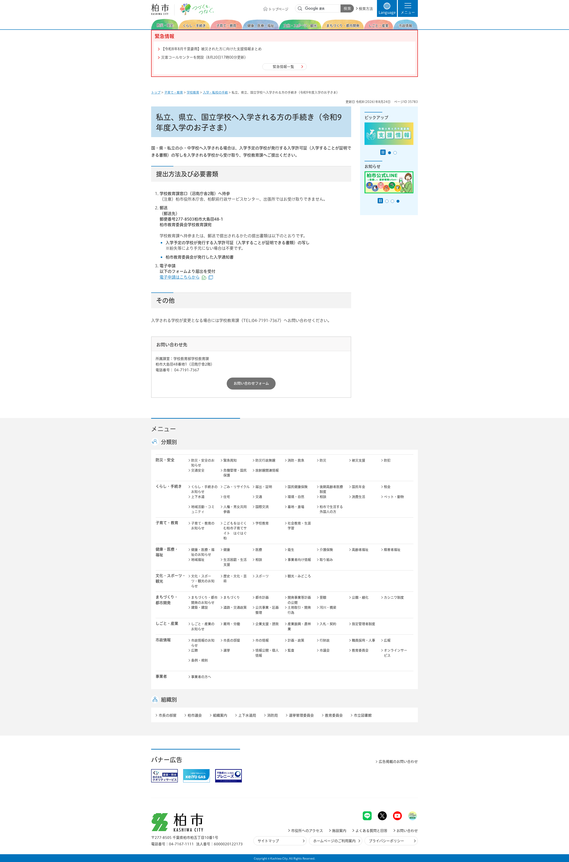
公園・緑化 (360, 597)
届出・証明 (263, 486)
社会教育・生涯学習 (299, 526)
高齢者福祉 (360, 549)
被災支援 (358, 460)
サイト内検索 (300, 8)
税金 (387, 486)
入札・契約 (328, 624)
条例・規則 (199, 660)
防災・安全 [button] (165, 460)
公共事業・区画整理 (267, 610)
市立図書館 (363, 715)
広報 (387, 640)
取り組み (326, 559)
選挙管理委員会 (301, 715)
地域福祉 (197, 559)
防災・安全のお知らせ (202, 463)
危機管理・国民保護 (235, 473)
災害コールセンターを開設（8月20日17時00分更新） (204, 57)
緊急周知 (230, 460)
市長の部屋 (231, 640)
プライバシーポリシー (386, 841)
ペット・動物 (394, 496)
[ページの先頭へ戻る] (408, 800)
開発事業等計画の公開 (299, 600)
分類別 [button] (169, 442)
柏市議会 (195, 715)
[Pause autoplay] (383, 152)
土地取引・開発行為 (299, 610)
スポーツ (262, 576)
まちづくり (231, 597)
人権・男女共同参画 (235, 509)
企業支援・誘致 (267, 624)
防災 (323, 460)
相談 (323, 496)
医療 (258, 549)
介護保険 (326, 549)
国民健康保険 (298, 486)
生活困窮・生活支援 (235, 562)
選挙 (226, 650)
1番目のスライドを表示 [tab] (389, 152)
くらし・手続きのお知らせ (204, 489)
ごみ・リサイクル (236, 486)
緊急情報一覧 (283, 66)
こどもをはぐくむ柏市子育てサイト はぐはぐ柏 (235, 531)
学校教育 (193, 92)
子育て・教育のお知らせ (202, 526)
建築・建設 (199, 607)
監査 (291, 650)
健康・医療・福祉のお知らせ (202, 552)
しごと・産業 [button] (167, 623)
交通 (258, 496)
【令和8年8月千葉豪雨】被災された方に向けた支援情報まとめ (211, 49)
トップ (155, 92)
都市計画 (262, 597)
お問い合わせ (407, 830)
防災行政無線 (265, 460)
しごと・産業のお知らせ (202, 626)
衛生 (291, 549)
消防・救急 (296, 460)
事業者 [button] (161, 676)
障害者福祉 (392, 549)
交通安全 (197, 470)
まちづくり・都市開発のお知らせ (204, 600)
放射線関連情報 (267, 470)
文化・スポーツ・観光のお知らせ (202, 581)
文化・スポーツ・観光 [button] (171, 578)
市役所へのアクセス (307, 830)
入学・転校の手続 (215, 92)
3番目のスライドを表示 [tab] (398, 201)
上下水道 (197, 496)
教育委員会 (360, 650)
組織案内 (220, 715)
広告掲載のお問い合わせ (398, 761)
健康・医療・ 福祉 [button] (167, 552)
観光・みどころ (299, 576)
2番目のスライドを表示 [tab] (395, 152)
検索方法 (366, 8)
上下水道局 (247, 715)
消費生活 (358, 496)
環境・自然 (296, 496)
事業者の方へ (201, 676)
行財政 (325, 640)
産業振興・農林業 (299, 626)
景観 (323, 597)
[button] (408, 8)
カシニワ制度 (394, 597)
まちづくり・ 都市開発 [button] (167, 599)
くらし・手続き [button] (169, 486)
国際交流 (262, 506)
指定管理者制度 (363, 624)
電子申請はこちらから (186, 277)
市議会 (325, 650)
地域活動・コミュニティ (202, 509)
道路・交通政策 (235, 607)
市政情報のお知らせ (202, 643)
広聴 (194, 650)
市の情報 (262, 640)
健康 (226, 549)
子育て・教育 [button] (167, 523)
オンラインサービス (395, 653)
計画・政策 (296, 640)
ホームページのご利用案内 (334, 841)
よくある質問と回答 (371, 830)
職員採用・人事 (363, 640)
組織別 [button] (169, 699)
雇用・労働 (231, 624)
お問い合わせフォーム (251, 383)
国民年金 (358, 486)
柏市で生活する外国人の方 (331, 509)
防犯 (387, 460)
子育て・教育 (173, 92)
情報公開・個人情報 (267, 653)
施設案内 (339, 830)
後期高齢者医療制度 (331, 489)
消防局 (272, 715)
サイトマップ (268, 841)
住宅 (226, 496)
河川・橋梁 (328, 607)
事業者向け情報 (299, 559)
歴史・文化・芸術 (235, 578)
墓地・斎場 (296, 506)
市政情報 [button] (163, 640)
